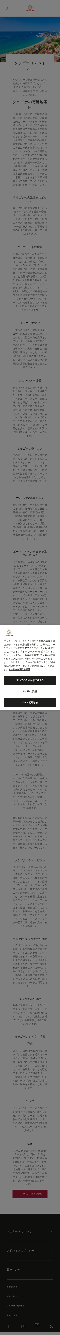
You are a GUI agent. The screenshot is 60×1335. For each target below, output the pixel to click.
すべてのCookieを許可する (30, 680)
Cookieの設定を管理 (19, 669)
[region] (30, 667)
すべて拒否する (30, 702)
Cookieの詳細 (30, 691)
